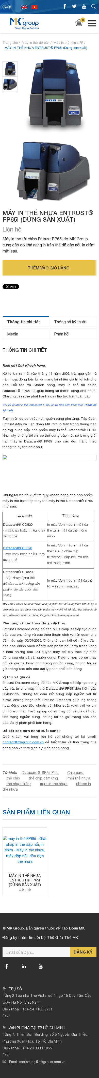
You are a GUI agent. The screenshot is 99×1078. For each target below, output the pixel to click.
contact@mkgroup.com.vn (23, 742)
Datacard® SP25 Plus (40, 773)
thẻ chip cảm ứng (43, 778)
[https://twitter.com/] (74, 7)
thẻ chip (13, 778)
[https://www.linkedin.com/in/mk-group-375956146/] (24, 966)
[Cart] (79, 22)
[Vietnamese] (34, 7)
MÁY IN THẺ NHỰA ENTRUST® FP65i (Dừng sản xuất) (25, 880)
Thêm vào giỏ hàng (49, 267)
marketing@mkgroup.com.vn (42, 1062)
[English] (24, 7)
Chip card (75, 773)
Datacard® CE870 (17, 548)
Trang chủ (10, 43)
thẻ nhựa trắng (18, 784)
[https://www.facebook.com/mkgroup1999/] (64, 7)
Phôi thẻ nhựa (78, 778)
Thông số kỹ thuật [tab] (70, 322)
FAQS (7, 7)
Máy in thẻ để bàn (36, 43)
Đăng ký (83, 952)
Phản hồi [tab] (61, 334)
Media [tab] (12, 334)
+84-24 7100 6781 (37, 1009)
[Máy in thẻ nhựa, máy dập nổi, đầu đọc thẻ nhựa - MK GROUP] (24, 23)
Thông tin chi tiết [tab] (23, 321)
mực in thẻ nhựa (54, 784)
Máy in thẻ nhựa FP (68, 43)
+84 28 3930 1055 (37, 1048)
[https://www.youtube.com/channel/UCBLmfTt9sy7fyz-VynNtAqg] (84, 7)
